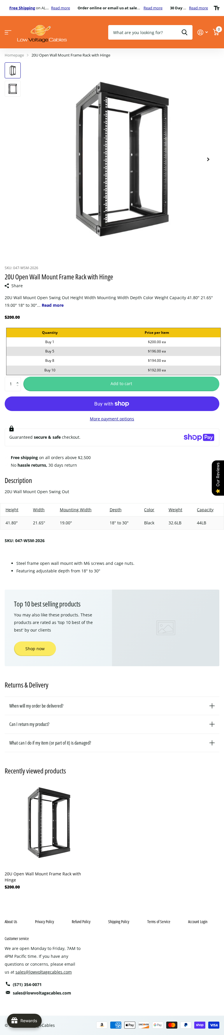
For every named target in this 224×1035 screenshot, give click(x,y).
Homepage (14, 55)
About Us (11, 921)
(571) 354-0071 (27, 984)
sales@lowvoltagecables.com (43, 972)
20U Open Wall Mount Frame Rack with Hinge (43, 877)
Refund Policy (81, 921)
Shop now (35, 648)
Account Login (197, 921)
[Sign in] (202, 32)
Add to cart (121, 383)
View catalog (8, 32)
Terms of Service (158, 921)
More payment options (112, 419)
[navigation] (13, 70)
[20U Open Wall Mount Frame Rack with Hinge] (49, 822)
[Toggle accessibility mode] (216, 8)
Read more (60, 7)
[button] (19, 379)
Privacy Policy (44, 921)
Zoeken (184, 32)
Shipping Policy (118, 921)
